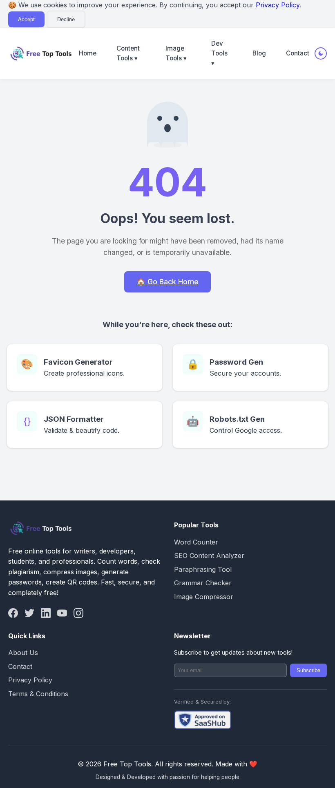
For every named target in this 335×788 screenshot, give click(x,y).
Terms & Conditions (38, 694)
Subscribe (308, 670)
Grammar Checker (203, 583)
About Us (23, 653)
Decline (66, 19)
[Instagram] (78, 613)
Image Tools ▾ (176, 53)
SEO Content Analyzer (209, 555)
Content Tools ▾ (128, 53)
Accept (26, 19)
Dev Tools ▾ (219, 53)
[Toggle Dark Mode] (321, 53)
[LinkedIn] (46, 613)
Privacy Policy (277, 5)
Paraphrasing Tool (203, 569)
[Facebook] (13, 613)
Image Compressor (203, 597)
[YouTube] (62, 613)
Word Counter (196, 542)
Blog (259, 53)
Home (87, 53)
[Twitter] (29, 613)
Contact (297, 53)
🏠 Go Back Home (167, 281)
